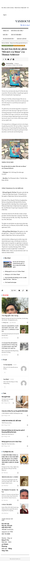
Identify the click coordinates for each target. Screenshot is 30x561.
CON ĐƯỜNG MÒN (7, 504)
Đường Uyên (5, 322)
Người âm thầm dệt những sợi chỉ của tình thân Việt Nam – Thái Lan (14, 278)
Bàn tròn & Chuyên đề (20, 7)
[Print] (13, 59)
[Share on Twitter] (5, 59)
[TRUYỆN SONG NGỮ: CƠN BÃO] (24, 481)
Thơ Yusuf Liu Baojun (10, 282)
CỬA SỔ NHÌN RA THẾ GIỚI (7, 45)
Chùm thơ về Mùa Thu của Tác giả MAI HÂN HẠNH (15, 411)
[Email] (8, 59)
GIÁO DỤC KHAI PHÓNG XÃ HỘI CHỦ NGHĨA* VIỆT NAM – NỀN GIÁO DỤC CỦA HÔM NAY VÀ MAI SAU (10, 328)
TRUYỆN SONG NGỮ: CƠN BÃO (10, 477)
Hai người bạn (6, 397)
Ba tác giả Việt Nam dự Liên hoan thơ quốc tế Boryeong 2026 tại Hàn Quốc (19, 264)
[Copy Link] (11, 59)
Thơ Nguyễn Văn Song (10, 316)
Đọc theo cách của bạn (8, 7)
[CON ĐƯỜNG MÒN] (24, 509)
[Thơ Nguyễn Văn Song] (15, 305)
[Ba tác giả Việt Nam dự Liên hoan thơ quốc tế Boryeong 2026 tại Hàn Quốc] (7, 264)
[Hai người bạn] (22, 402)
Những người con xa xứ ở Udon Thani (14, 271)
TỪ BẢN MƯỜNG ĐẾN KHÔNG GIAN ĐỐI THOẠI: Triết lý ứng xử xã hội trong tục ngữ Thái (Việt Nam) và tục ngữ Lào (9, 345)
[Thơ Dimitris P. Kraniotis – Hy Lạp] (24, 494)
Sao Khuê (6, 379)
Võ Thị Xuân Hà (7, 365)
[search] (3, 2)
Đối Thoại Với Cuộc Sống (19, 45)
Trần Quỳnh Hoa (9, 63)
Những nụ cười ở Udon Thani (12, 274)
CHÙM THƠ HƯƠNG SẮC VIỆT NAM (11, 420)
